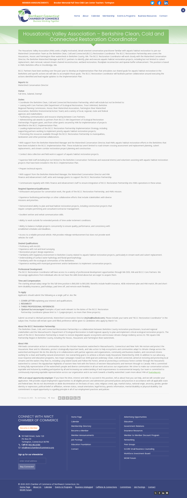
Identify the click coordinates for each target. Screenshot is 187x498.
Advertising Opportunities (135, 417)
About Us (37, 487)
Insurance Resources (133, 430)
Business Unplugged (84, 487)
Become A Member (29, 428)
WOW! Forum (130, 458)
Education (128, 421)
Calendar (95, 16)
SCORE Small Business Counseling (139, 449)
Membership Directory (81, 426)
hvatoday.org (154, 372)
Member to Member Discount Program (141, 435)
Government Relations (134, 426)
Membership (109, 16)
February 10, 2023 (27, 398)
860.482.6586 (34, 444)
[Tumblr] (75, 398)
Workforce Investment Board (137, 453)
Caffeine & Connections (106, 487)
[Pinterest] (71, 398)
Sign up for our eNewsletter (30, 454)
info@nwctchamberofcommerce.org (38, 447)
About (85, 16)
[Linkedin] (78, 398)
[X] (63, 398)
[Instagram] (167, 493)
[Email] (59, 398)
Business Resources (147, 16)
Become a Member (79, 430)
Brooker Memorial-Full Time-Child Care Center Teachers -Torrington (84, 2)
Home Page (76, 417)
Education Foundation (81, 444)
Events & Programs (126, 16)
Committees (125, 487)
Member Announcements (82, 435)
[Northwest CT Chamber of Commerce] (38, 15)
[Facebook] (67, 398)
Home (77, 16)
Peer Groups (129, 444)
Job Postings (41, 398)
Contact (163, 16)
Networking (129, 439)
